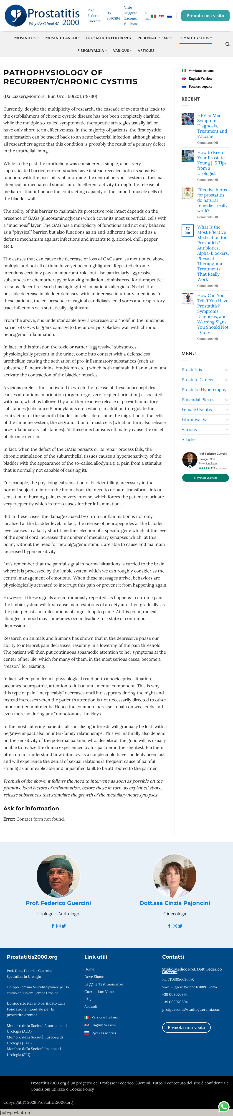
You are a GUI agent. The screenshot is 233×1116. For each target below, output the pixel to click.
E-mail (148, 15)
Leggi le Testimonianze (103, 984)
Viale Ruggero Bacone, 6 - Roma (131, 15)
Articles (146, 50)
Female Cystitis (194, 38)
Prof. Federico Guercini (58, 903)
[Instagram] (58, 926)
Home (89, 969)
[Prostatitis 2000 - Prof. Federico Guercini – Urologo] (42, 15)
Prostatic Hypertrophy (109, 38)
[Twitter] (64, 926)
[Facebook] (53, 926)
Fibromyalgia (91, 50)
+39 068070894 (175, 994)
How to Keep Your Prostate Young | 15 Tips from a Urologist (212, 163)
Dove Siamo (94, 976)
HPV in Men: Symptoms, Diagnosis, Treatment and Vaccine (212, 126)
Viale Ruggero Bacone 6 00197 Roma (189, 987)
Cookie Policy (81, 1089)
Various (121, 50)
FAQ (87, 999)
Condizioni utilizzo (48, 1089)
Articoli (90, 1006)
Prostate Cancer (61, 38)
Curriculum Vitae (99, 991)
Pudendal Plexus (154, 38)
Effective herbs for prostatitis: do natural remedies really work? (212, 200)
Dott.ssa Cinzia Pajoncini (174, 903)
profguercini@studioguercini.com (191, 1009)
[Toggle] (227, 369)
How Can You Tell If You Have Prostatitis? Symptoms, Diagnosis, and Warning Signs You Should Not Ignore (212, 314)
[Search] (227, 44)
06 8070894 (113, 15)
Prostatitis (24, 38)
